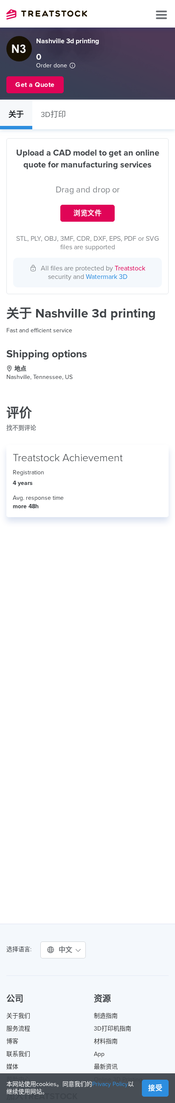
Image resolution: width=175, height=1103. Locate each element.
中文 (67, 950)
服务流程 (18, 1028)
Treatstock (46, 14)
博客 (12, 1041)
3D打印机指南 (112, 1028)
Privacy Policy (110, 1084)
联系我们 (18, 1054)
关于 (16, 114)
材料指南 (106, 1041)
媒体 (12, 1066)
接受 (155, 1088)
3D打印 (53, 114)
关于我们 (18, 1015)
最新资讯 (106, 1066)
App (99, 1054)
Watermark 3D (106, 277)
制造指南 (106, 1015)
